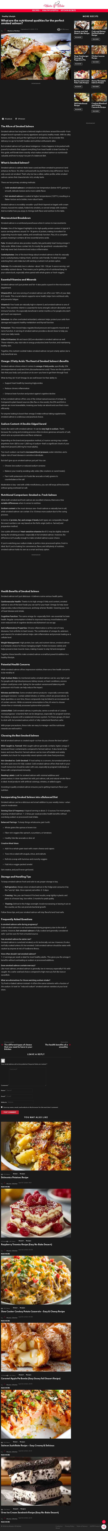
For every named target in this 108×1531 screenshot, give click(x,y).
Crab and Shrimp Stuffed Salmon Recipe (98, 33)
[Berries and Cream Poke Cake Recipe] (82, 74)
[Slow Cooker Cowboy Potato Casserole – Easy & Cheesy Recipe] (36, 1280)
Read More (5, 1187)
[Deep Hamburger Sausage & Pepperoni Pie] (82, 49)
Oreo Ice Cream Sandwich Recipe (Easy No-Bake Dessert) (30, 1513)
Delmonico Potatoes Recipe (14, 1178)
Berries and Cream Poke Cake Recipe (81, 82)
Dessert (21, 1241)
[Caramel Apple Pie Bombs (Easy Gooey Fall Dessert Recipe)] (36, 1347)
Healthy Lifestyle (50, 10)
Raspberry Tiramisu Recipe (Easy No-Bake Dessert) (26, 1245)
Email (3, 1096)
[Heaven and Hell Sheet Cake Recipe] (82, 25)
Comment (5, 1085)
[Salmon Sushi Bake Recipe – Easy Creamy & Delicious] (36, 1414)
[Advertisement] (36, 100)
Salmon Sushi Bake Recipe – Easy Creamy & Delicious (27, 1446)
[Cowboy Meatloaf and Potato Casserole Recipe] (99, 97)
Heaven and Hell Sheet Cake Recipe (81, 32)
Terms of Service (82, 1526)
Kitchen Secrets (68, 10)
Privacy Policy (69, 1526)
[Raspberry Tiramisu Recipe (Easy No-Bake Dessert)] (36, 1213)
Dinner (15, 1173)
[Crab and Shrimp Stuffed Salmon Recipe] (99, 25)
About (58, 1528)
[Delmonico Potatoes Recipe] (36, 1146)
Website (4, 1102)
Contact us (59, 1526)
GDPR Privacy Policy (96, 1526)
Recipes (35, 10)
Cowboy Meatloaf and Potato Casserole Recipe (99, 105)
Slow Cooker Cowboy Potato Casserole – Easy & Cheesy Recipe (33, 1312)
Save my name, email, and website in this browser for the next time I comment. (30, 1107)
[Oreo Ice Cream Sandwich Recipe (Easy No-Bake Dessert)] (36, 1481)
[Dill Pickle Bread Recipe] (82, 97)
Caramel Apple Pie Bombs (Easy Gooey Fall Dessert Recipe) (30, 1379)
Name (3, 1090)
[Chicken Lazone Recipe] (99, 49)
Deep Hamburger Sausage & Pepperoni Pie (81, 58)
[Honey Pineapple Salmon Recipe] (99, 74)
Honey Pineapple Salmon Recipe (99, 82)
